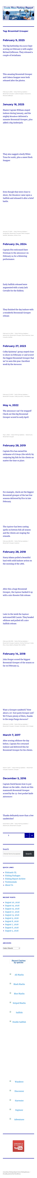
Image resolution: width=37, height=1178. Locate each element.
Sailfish (5, 235)
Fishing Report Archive (15, 879)
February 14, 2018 (14, 653)
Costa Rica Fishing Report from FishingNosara (16, 1172)
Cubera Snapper (19, 93)
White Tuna (17, 235)
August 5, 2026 (11, 931)
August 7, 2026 (11, 924)
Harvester (27, 396)
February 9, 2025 (14, 40)
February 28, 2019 (14, 445)
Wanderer (10, 235)
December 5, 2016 (14, 778)
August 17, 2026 (12, 912)
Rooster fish (17, 645)
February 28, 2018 (14, 551)
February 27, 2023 (14, 346)
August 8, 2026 (12, 921)
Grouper (16, 726)
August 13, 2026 (12, 915)
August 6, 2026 (12, 927)
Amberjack (6, 233)
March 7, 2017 (11, 734)
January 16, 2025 (13, 104)
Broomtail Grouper (8, 93)
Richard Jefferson (8, 95)
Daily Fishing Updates (20, 92)
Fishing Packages (12, 876)
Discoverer (28, 93)
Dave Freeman (26, 335)
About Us (9, 885)
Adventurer (6, 335)
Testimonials (11, 882)
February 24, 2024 (15, 244)
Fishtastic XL (11, 872)
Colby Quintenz (19, 396)
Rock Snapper (25, 233)
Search (6, 849)
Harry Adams (10, 645)
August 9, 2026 (12, 918)
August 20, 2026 (12, 902)
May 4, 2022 (10, 405)
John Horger (29, 726)
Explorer (16, 543)
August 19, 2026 (12, 905)
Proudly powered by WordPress (12, 1174)
